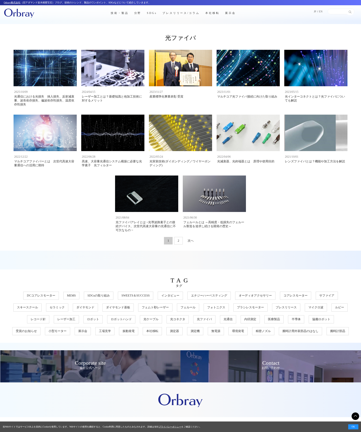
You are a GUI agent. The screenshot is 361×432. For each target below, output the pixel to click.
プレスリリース (286, 307)
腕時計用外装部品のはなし (300, 331)
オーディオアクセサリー (255, 295)
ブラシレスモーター (250, 307)
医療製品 (274, 319)
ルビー (339, 307)
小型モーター (58, 331)
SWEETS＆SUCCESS (135, 295)
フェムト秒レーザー (155, 307)
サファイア (326, 295)
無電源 (215, 331)
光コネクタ (177, 319)
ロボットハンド (121, 319)
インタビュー (170, 295)
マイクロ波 (315, 307)
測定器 (174, 331)
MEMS (71, 295)
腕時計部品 (337, 331)
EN (320, 11)
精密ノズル (263, 331)
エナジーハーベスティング (209, 295)
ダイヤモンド (85, 307)
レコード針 (38, 319)
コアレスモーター (296, 295)
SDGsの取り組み (98, 295)
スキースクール (27, 307)
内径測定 (250, 319)
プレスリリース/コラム (181, 12)
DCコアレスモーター (41, 295)
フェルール (188, 307)
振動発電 (129, 331)
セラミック (57, 307)
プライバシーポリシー (170, 426)
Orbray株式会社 (12, 2)
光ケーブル (151, 319)
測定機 (195, 331)
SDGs (152, 12)
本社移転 (212, 12)
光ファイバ (204, 319)
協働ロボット (321, 319)
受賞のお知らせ (26, 331)
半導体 (296, 319)
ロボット (93, 319)
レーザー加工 (66, 319)
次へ (191, 240)
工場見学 (105, 331)
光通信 (228, 319)
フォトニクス (216, 307)
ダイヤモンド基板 (118, 307)
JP (315, 11)
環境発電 (238, 331)
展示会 (230, 12)
